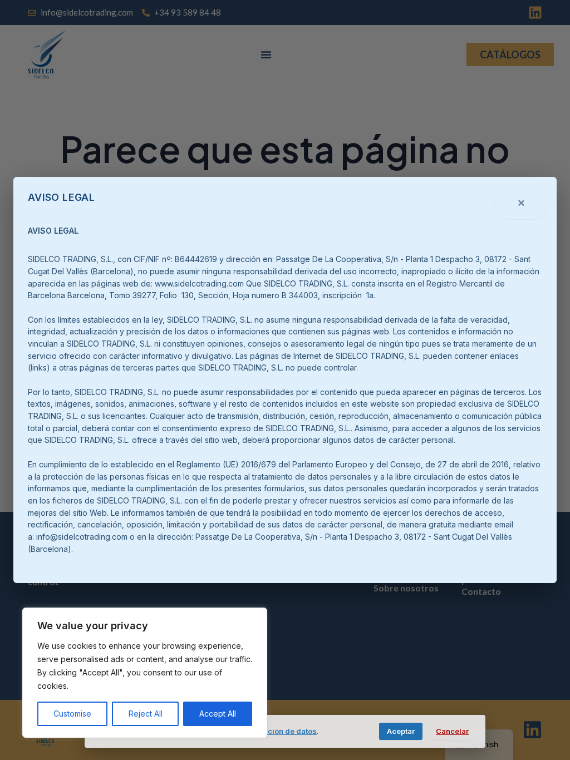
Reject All (146, 713)
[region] (144, 673)
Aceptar (401, 731)
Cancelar (452, 731)
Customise (72, 713)
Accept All (217, 713)
